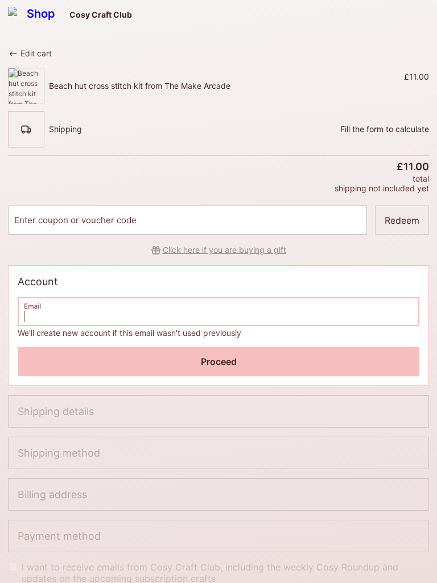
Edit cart (36, 53)
